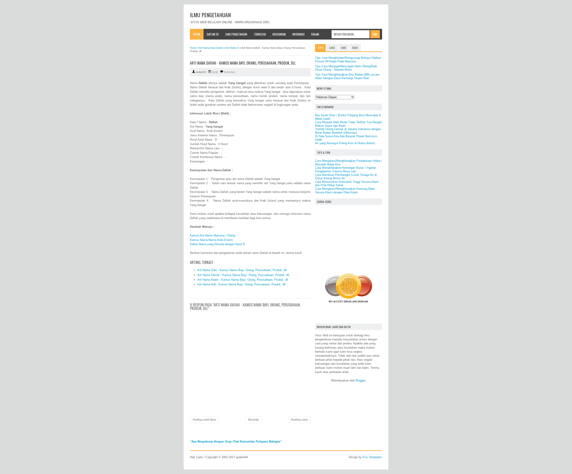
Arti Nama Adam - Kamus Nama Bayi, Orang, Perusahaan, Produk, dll (242, 279)
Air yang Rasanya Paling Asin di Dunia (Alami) (345, 143)
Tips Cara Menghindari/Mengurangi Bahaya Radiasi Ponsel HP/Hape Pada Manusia (348, 59)
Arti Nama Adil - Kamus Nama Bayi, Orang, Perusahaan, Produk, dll (241, 284)
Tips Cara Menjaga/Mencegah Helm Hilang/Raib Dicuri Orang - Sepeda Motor (346, 68)
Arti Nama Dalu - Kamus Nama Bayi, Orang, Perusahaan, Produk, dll (241, 270)
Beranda (253, 419)
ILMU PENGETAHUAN (210, 15)
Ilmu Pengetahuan (236, 34)
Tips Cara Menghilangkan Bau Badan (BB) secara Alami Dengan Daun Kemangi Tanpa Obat (347, 76)
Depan (196, 34)
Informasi (298, 34)
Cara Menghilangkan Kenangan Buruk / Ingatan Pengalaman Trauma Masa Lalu (345, 169)
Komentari (229, 72)
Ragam (315, 34)
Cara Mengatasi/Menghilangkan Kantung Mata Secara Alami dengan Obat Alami (345, 190)
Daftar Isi (213, 34)
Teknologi (260, 34)
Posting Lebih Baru (204, 419)
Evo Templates (372, 457)
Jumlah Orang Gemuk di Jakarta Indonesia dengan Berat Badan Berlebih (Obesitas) (348, 130)
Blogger (360, 380)
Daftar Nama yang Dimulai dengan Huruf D (217, 244)
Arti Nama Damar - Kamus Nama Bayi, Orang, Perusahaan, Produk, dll (243, 275)
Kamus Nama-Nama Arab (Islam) (211, 240)
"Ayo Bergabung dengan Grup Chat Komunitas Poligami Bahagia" (236, 441)
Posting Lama (299, 419)
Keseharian (279, 34)
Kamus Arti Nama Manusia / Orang (212, 235)
